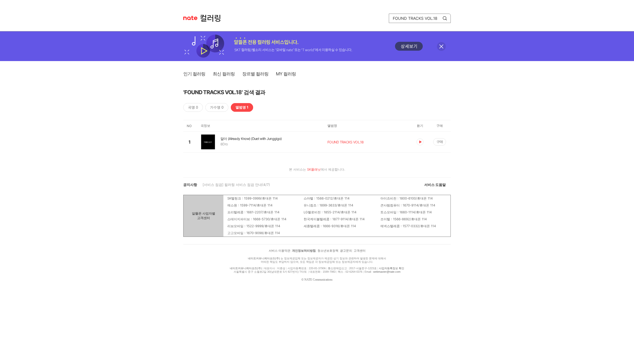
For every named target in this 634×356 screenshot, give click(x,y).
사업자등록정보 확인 (391, 268)
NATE (190, 18)
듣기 (420, 141)
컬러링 (212, 18)
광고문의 (346, 250)
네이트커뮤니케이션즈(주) (264, 258)
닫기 (441, 46)
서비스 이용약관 (279, 250)
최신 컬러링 (224, 73)
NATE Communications (318, 279)
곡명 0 (193, 107)
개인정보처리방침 (304, 250)
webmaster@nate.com (386, 271)
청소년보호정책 (327, 250)
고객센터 (360, 250)
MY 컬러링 (286, 73)
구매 (439, 141)
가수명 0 (217, 107)
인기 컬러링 (194, 73)
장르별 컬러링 (255, 73)
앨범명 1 (242, 107)
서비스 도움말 (435, 184)
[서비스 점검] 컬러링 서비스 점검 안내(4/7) (236, 184)
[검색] (444, 18)
